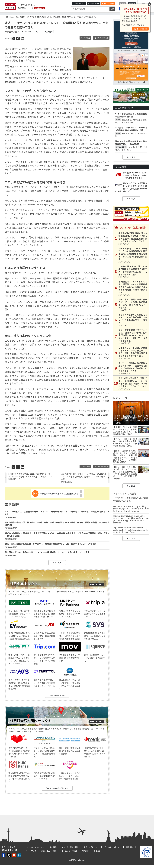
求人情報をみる (93, 3)
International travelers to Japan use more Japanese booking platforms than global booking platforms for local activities (131, 519)
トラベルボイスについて (35, 847)
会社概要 (53, 847)
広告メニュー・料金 (49, 851)
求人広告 (85, 851)
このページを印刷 (102, 38)
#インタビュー (27, 31)
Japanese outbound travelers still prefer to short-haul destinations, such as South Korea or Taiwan (130, 530)
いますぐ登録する (141, 29)
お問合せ (97, 851)
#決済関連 (49, 31)
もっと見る (57, 562)
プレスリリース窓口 (69, 851)
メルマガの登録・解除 (70, 847)
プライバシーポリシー (112, 847)
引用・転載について (91, 847)
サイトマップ (31, 851)
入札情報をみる (79, 3)
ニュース (14, 17)
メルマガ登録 (109, 3)
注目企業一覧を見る (57, 695)
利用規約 (129, 847)
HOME (7, 17)
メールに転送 (85, 38)
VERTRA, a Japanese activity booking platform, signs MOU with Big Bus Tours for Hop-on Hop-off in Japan (131, 508)
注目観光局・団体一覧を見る (57, 788)
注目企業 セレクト (24, 583)
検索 (112, 8)
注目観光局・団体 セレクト (30, 720)
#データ (39, 31)
